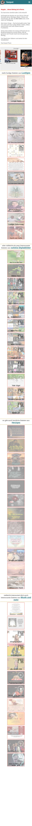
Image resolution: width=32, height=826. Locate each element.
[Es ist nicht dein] (15, 738)
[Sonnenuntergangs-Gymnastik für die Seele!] (15, 574)
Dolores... (24, 67)
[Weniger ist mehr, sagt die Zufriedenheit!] (15, 533)
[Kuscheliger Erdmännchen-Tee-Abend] (15, 465)
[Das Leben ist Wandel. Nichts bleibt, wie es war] (15, 520)
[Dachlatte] (15, 170)
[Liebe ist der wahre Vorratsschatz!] (15, 547)
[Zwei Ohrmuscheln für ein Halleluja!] (15, 437)
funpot (9, 2)
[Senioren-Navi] (15, 197)
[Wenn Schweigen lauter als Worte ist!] (15, 492)
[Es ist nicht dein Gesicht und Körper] (15, 724)
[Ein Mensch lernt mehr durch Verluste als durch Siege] (15, 451)
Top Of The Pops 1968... (8, 63)
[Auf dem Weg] (15, 615)
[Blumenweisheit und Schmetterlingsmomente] (15, 506)
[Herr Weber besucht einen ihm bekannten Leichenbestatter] (15, 115)
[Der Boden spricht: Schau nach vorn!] (15, 478)
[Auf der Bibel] (15, 628)
